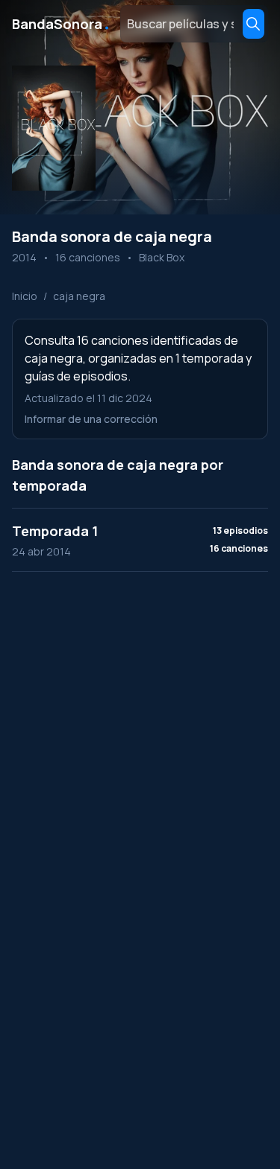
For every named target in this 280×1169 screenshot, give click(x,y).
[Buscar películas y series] (253, 24)
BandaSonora (61, 23)
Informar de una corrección (91, 419)
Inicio (24, 296)
